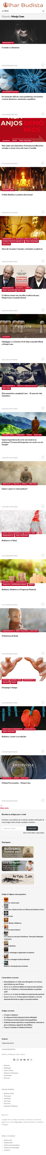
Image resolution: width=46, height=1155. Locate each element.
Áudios (5, 680)
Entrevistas (7, 778)
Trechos (16, 484)
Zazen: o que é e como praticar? (14, 489)
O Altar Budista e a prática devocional (17, 195)
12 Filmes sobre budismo (12, 930)
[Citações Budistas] (6, 942)
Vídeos (29, 435)
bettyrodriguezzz (9, 982)
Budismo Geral (8, 190)
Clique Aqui (18, 1122)
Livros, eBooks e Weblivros (12, 923)
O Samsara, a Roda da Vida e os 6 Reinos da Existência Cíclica (24, 909)
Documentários (9, 386)
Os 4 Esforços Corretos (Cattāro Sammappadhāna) (20, 1020)
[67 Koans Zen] (6, 913)
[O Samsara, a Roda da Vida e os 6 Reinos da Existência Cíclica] (6, 906)
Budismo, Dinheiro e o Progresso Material (19, 590)
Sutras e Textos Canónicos (13, 241)
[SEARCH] (42, 11)
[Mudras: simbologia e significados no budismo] (6, 949)
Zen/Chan (6, 244)
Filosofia (6, 141)
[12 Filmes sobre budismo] (6, 926)
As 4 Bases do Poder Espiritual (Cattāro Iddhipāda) (20, 1017)
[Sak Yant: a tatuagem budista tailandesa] (6, 956)
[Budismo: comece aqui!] (6, 899)
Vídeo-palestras (25, 141)
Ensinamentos (8, 42)
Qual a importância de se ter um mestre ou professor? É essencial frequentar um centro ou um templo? (22, 442)
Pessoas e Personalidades (27, 386)
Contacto (7, 1150)
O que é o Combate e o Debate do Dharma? (18, 1027)
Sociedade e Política (10, 92)
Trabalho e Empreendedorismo (14, 584)
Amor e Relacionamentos (12, 533)
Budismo (7, 1065)
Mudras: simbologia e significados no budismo (19, 952)
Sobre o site (8, 1140)
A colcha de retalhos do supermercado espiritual (26, 987)
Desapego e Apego (9, 688)
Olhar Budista (8, 1049)
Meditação (7, 484)
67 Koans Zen (8, 916)
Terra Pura (7, 1103)
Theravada (20, 435)
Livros (14, 141)
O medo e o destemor (10, 48)
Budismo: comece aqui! (11, 903)
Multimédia (8, 1075)
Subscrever (32, 828)
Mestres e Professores (11, 1073)
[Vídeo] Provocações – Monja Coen (16, 783)
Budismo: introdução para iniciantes (16, 966)
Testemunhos (8, 1142)
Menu (6, 11)
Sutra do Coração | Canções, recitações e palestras (22, 249)
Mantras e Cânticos (23, 239)
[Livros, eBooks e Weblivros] (6, 920)
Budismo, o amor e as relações (14, 737)
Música (36, 239)
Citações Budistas (10, 946)
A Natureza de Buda (10, 636)
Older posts (4, 808)
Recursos (7, 1078)
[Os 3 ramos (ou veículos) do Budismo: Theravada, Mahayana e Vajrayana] (6, 933)
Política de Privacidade (11, 1147)
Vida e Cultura (8, 1070)
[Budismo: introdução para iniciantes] (6, 963)
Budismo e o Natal (9, 541)
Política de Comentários (12, 1145)
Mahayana (7, 1098)
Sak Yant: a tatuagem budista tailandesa (17, 959)
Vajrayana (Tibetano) (11, 1106)
